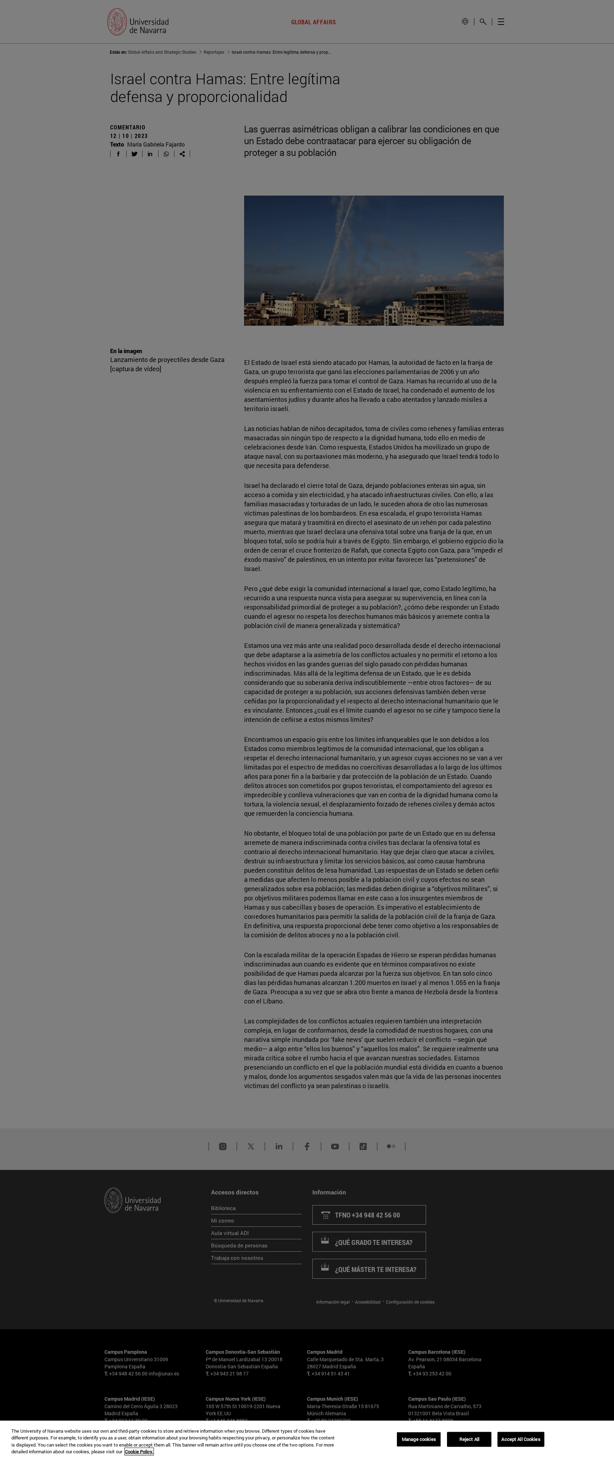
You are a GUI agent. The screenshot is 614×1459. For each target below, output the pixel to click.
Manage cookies (419, 1439)
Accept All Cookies (520, 1439)
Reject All (469, 1439)
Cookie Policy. (139, 1451)
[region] (307, 1440)
